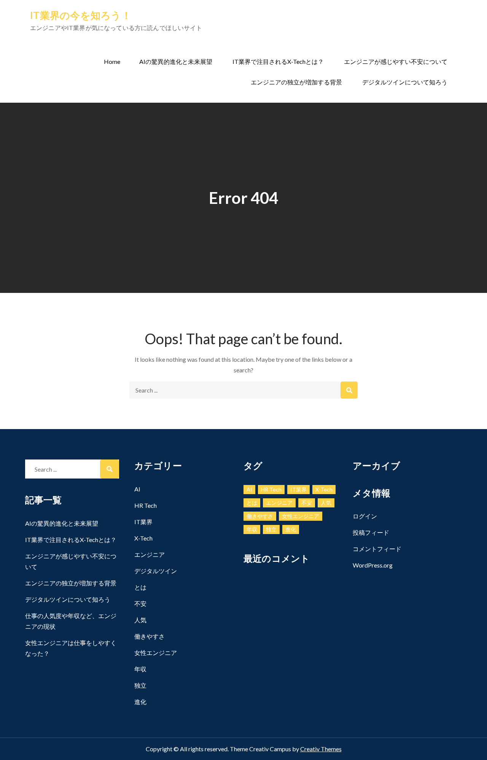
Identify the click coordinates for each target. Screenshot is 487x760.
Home (112, 61)
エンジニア (149, 554)
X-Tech (143, 538)
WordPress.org (373, 565)
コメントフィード (377, 548)
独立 (140, 685)
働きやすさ (149, 636)
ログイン (365, 516)
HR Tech (145, 505)
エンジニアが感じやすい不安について (395, 61)
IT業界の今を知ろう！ (80, 15)
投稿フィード (371, 532)
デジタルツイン (155, 570)
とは (140, 587)
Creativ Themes (321, 748)
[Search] (349, 390)
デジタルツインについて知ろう (404, 82)
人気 (140, 619)
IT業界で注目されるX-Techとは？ (278, 61)
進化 (140, 701)
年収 (140, 669)
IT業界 (143, 521)
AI (137, 489)
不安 (140, 603)
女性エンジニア (155, 652)
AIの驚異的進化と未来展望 (175, 61)
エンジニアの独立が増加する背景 (296, 82)
